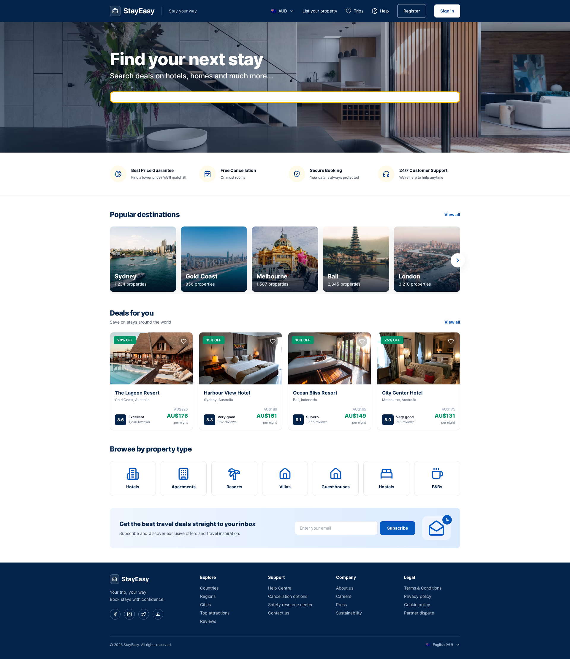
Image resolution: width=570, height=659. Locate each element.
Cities (205, 604)
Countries (209, 587)
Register (411, 10)
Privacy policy (417, 596)
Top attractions (214, 612)
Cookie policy (417, 604)
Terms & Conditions (422, 587)
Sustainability (349, 612)
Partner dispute (419, 612)
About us (344, 587)
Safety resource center (290, 604)
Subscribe (397, 527)
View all (452, 214)
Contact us (278, 612)
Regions (208, 596)
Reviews (208, 621)
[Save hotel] (183, 341)
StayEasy (135, 579)
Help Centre (279, 587)
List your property (320, 10)
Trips (358, 10)
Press (341, 604)
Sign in (447, 10)
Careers (343, 596)
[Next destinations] (458, 260)
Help (384, 10)
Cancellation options (287, 596)
